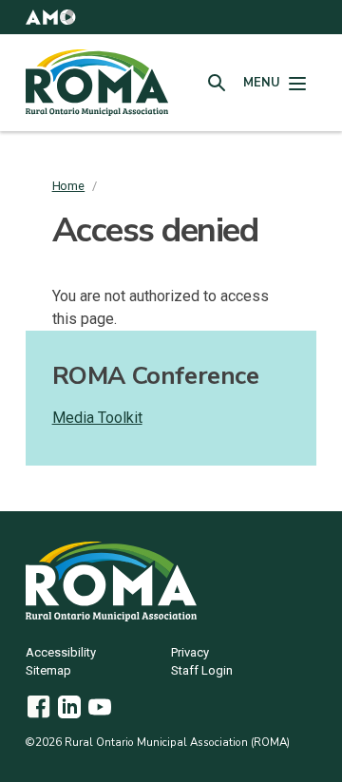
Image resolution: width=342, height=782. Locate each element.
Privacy (190, 653)
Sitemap (48, 671)
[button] (50, 17)
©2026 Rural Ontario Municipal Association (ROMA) (158, 742)
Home (69, 186)
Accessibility (61, 653)
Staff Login (202, 671)
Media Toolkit (97, 418)
